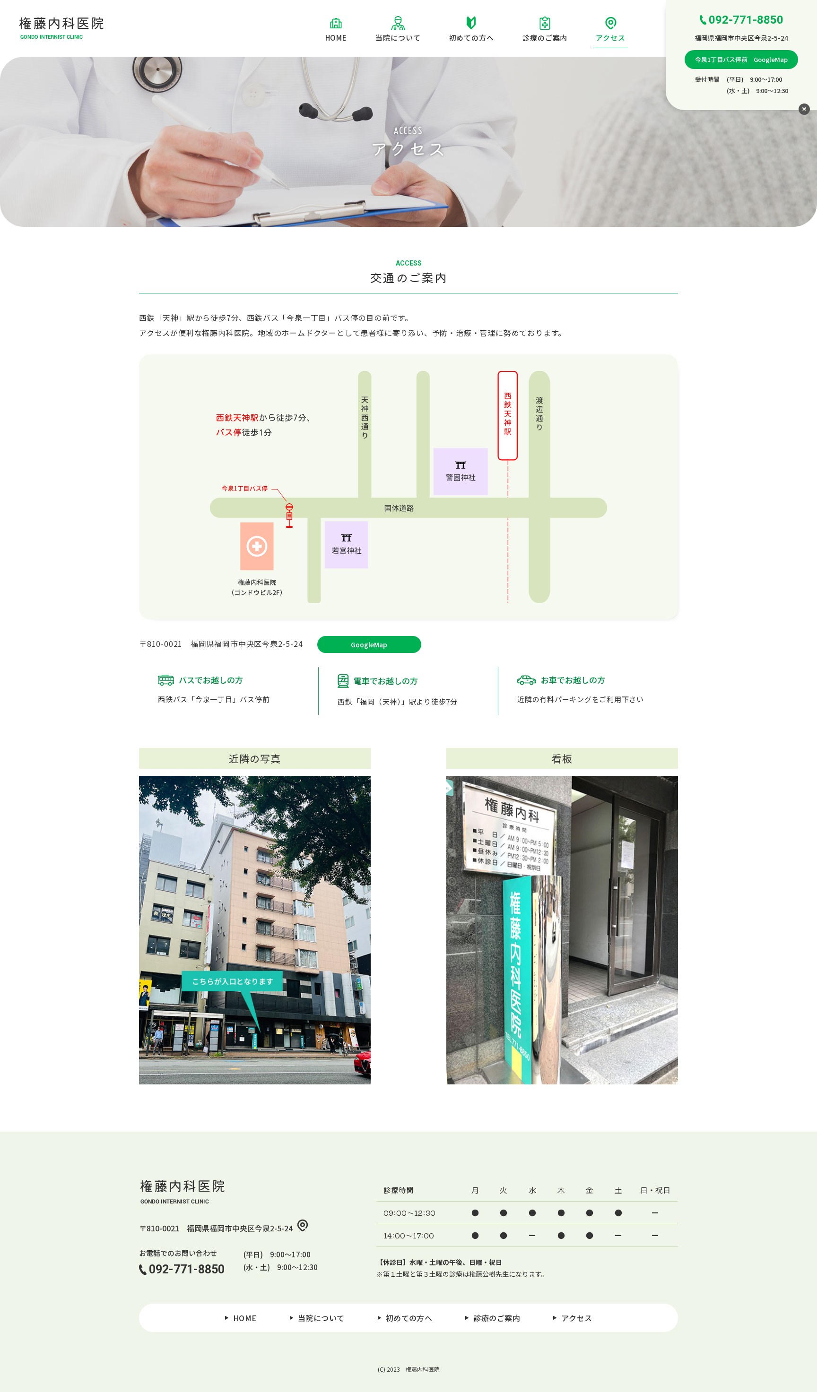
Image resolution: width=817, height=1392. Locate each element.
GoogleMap (369, 644)
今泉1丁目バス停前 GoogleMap (741, 59)
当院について (397, 38)
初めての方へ (471, 38)
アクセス (611, 38)
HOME (336, 38)
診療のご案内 (544, 38)
